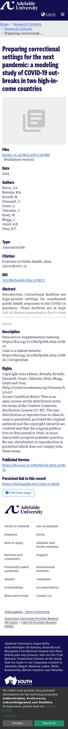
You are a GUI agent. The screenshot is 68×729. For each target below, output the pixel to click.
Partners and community (13, 556)
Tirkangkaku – (27, 611)
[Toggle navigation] (62, 14)
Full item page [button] (19, 493)
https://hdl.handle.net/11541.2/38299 (30, 484)
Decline (17, 723)
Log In (51, 14)
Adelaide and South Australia (47, 544)
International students (45, 569)
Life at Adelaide (47, 526)
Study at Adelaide (17, 526)
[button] (43, 14)
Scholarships (14, 587)
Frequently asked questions (17, 569)
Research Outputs (27, 24)
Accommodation (47, 587)
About (40, 534)
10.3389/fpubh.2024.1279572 (23, 280)
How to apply (14, 542)
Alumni (10, 579)
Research (11, 534)
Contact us (44, 595)
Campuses (43, 579)
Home (4, 24)
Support (42, 554)
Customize (10, 715)
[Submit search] (38, 14)
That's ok (49, 723)
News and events (16, 595)
